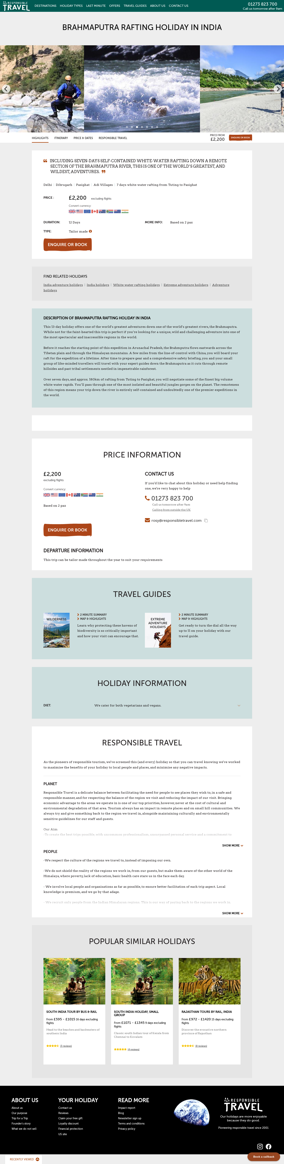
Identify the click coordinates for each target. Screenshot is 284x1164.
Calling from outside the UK (171, 509)
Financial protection (70, 1128)
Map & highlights (93, 618)
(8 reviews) (201, 1046)
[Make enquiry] (240, 137)
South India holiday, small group (136, 1013)
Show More (231, 845)
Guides (135, 6)
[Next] (278, 89)
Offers (114, 6)
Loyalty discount (68, 1123)
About (157, 6)
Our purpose (19, 1113)
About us (17, 1107)
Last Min (96, 6)
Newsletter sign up (129, 1118)
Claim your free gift (70, 1118)
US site (62, 1134)
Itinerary (61, 138)
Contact (178, 6)
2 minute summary (93, 614)
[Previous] (6, 89)
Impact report (126, 1107)
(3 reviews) (66, 1046)
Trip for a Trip (20, 1118)
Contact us (65, 1107)
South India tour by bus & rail (71, 1012)
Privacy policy (126, 1128)
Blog (121, 1113)
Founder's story (21, 1123)
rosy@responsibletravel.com (176, 520)
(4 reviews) (133, 1049)
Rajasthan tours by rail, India (207, 1012)
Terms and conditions (131, 1123)
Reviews (63, 1113)
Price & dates (83, 138)
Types (71, 6)
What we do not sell (24, 1128)
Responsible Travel (113, 138)
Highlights (40, 138)
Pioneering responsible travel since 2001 (243, 1127)
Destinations (45, 6)
